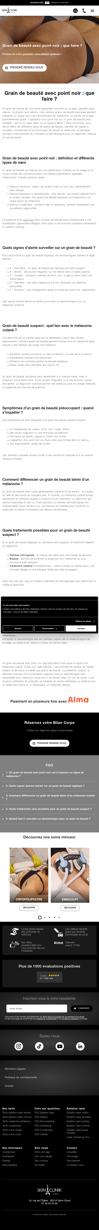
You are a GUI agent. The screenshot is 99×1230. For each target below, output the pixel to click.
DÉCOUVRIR (29, 908)
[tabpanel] (29, 882)
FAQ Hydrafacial (43, 1126)
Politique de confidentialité (46, 1019)
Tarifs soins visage (12, 1130)
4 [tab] (54, 917)
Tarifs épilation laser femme (16, 1113)
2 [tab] (44, 917)
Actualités (72, 1152)
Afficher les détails (83, 621)
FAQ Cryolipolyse (44, 1130)
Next (89, 879)
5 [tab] (59, 917)
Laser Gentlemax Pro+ (79, 1137)
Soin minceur (41, 1161)
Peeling (6, 1161)
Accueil (33, 88)
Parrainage (72, 1156)
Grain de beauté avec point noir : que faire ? (53, 88)
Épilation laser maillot (77, 1113)
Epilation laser (76, 1109)
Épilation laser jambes (78, 1121)
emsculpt (70, 899)
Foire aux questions (47, 1109)
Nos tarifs (8, 1109)
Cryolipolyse (8, 1152)
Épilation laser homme (78, 1126)
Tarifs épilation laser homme (17, 1117)
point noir (28, 220)
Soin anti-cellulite (43, 1156)
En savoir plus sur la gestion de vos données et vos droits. (62, 1017)
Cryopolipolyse (29, 899)
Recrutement (73, 1161)
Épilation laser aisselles (79, 1117)
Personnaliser (48, 628)
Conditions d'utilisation (70, 1019)
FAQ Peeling (41, 1117)
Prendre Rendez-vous (51, 743)
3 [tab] (49, 917)
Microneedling (9, 1165)
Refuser (18, 628)
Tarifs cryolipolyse (11, 1126)
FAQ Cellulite (41, 1134)
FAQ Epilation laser (44, 1113)
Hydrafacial (8, 1156)
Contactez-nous (75, 1165)
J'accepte (81, 628)
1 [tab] (40, 917)
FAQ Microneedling (44, 1121)
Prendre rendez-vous (26, 67)
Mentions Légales (15, 1069)
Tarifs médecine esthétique (16, 1121)
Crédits (9, 1086)
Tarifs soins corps (11, 1134)
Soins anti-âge (42, 1152)
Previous (10, 879)
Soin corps (41, 1148)
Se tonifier (40, 1165)
